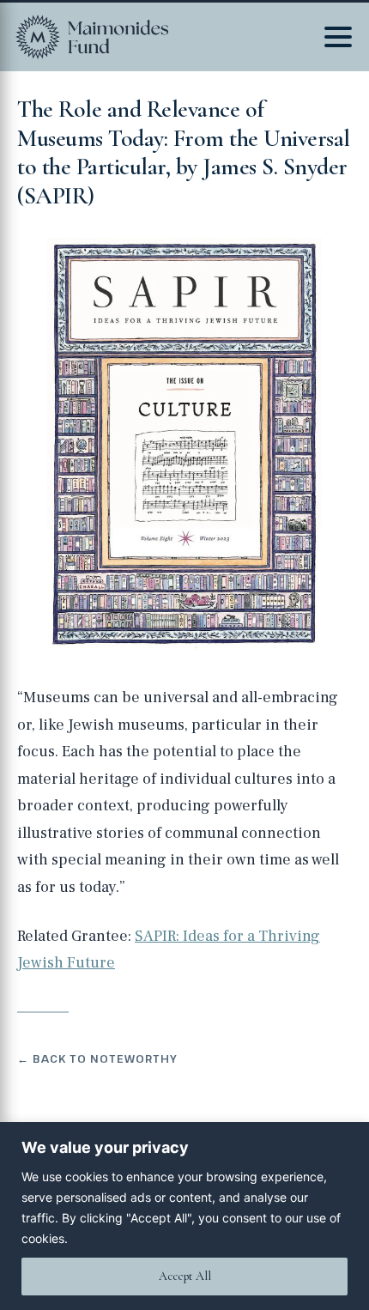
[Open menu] (338, 37)
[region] (184, 1216)
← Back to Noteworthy (97, 1058)
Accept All (185, 1276)
